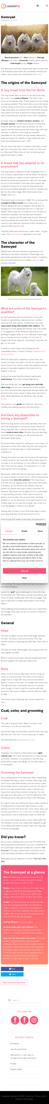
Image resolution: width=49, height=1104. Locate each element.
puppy (40, 202)
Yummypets (28, 1099)
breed (38, 74)
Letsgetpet (5, 1096)
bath (25, 794)
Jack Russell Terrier (18, 1049)
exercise (35, 260)
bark (13, 194)
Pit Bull (13, 1063)
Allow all (24, 571)
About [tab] (40, 531)
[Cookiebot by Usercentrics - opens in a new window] (35, 524)
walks (26, 334)
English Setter (16, 1069)
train (40, 465)
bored (3, 398)
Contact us (29, 1096)
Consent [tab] (8, 531)
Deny (24, 578)
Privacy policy (41, 1096)
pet (5, 343)
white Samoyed (16, 234)
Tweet (13, 974)
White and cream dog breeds (14, 982)
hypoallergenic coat (26, 739)
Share (13, 969)
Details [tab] (24, 531)
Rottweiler (14, 1043)
